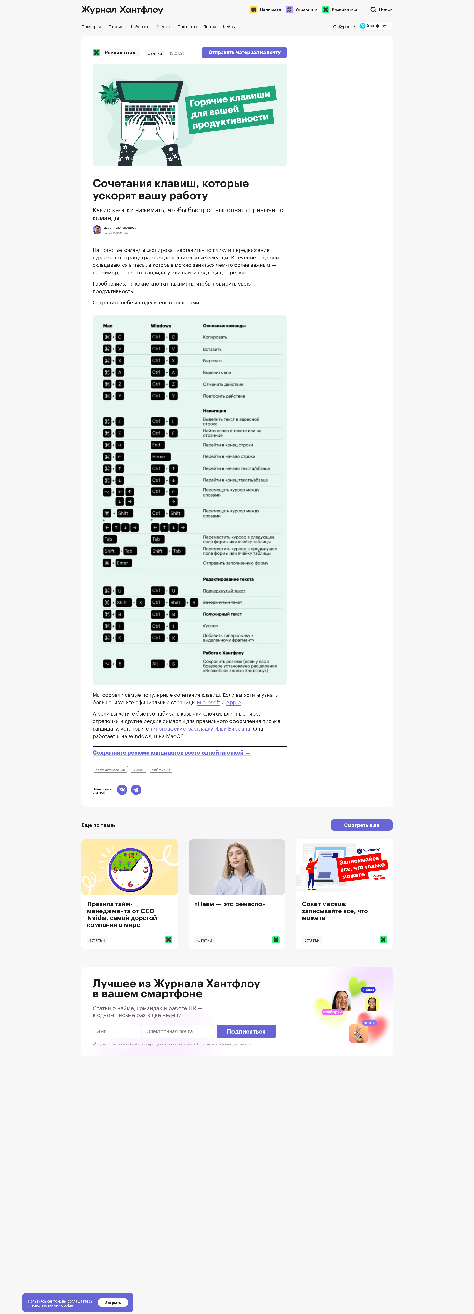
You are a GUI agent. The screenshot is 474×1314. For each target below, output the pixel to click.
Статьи (155, 52)
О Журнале (344, 25)
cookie (67, 1305)
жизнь (138, 769)
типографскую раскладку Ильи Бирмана (200, 728)
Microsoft (208, 701)
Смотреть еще (361, 825)
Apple (233, 701)
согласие (115, 1043)
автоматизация (110, 769)
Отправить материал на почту (244, 52)
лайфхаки (161, 769)
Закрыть (113, 1302)
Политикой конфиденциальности (224, 1043)
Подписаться (246, 1031)
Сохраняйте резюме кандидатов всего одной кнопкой (168, 752)
